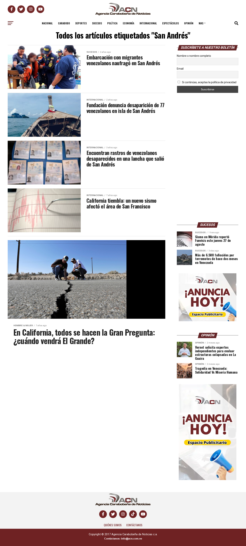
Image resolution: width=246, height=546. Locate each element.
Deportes (81, 23)
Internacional (148, 23)
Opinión (188, 23)
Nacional (47, 23)
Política (112, 23)
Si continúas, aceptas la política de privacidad (208, 82)
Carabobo (64, 23)
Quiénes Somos (113, 525)
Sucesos (97, 23)
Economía (128, 23)
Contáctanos (134, 525)
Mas (201, 23)
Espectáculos (170, 23)
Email (180, 68)
